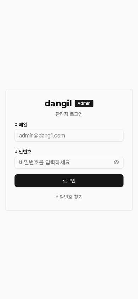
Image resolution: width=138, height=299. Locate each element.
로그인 (69, 181)
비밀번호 (23, 151)
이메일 (21, 125)
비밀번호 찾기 (69, 197)
